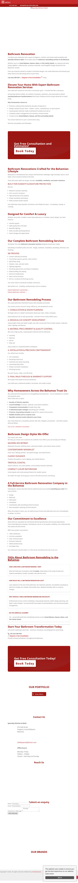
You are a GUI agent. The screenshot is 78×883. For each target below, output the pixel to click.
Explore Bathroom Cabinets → (17, 292)
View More (39, 694)
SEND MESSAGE (12, 813)
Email (10, 806)
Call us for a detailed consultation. (19, 427)
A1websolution (36, 872)
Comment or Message (15, 811)
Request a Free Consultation (31, 77)
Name (10, 804)
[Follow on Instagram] (76, 877)
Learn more (49, 873)
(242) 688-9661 (22, 737)
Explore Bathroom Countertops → (18, 290)
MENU (8, 2)
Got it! (60, 878)
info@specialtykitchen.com (26, 742)
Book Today (25, 151)
